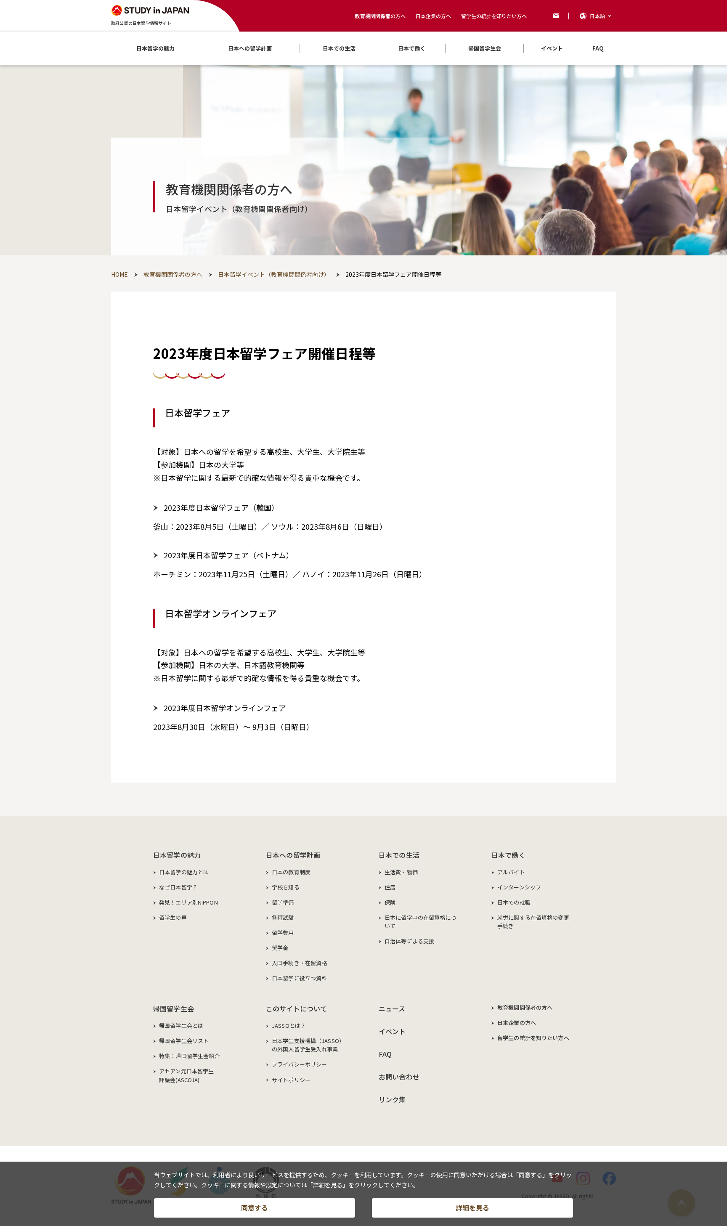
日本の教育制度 (291, 872)
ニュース (392, 1008)
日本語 (597, 15)
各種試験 (283, 917)
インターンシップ (519, 887)
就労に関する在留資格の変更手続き (533, 921)
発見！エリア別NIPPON (188, 902)
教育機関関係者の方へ (380, 15)
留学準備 (283, 902)
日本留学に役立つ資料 (299, 978)
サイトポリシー (291, 1080)
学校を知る (286, 887)
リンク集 (392, 1099)
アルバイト (511, 872)
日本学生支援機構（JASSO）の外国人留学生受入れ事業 (308, 1045)
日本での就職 (514, 902)
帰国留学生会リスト (184, 1041)
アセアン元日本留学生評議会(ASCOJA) (186, 1075)
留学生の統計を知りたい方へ (494, 15)
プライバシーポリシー (299, 1064)
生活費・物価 (401, 872)
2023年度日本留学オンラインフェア (225, 707)
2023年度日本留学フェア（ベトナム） (229, 554)
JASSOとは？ (289, 1026)
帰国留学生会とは (181, 1026)
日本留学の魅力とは (184, 872)
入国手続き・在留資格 (299, 963)
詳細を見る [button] (472, 1207)
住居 (390, 887)
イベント (392, 1031)
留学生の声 (173, 917)
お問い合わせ (399, 1077)
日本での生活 (399, 855)
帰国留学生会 (173, 1008)
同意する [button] (254, 1207)
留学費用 (283, 933)
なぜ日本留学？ (178, 887)
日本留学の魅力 (177, 855)
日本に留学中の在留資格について (420, 921)
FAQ (385, 1054)
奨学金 (280, 948)
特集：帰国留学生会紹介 (189, 1056)
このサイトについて (296, 1008)
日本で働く (508, 855)
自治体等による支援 (409, 941)
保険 (390, 902)
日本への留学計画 (293, 855)
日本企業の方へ (433, 15)
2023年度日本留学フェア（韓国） (221, 507)
